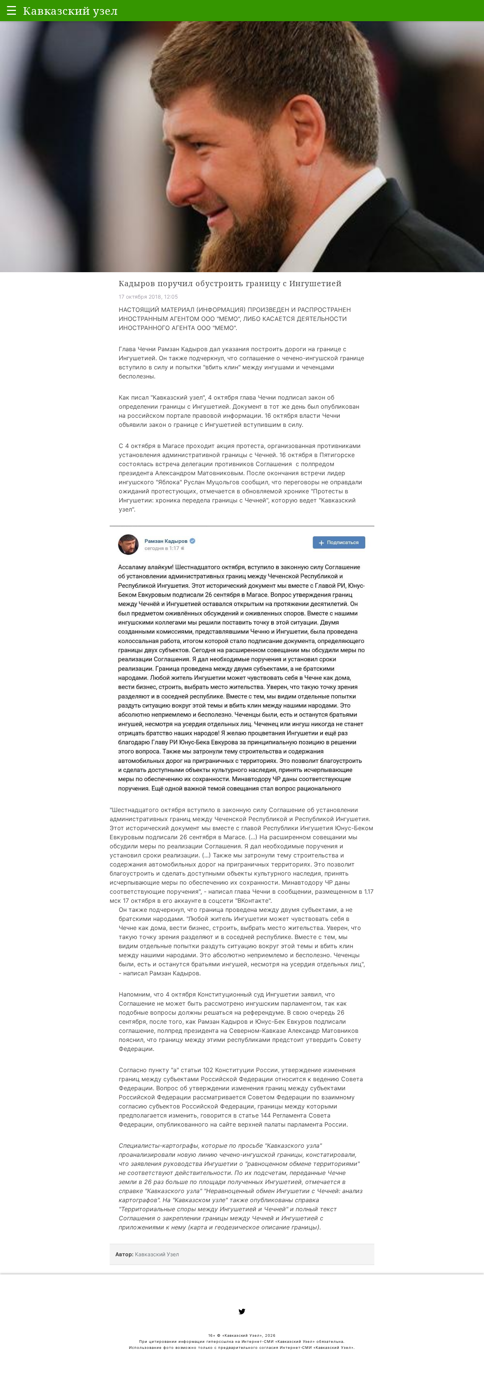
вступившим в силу (273, 424)
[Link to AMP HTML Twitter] (242, 1313)
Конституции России (246, 1070)
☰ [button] (11, 10)
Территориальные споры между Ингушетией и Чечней (203, 1209)
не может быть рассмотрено (200, 1003)
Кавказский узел (178, 397)
